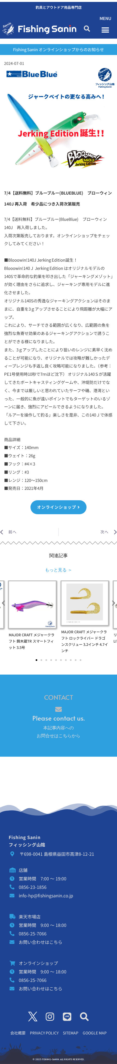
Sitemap (70, 1033)
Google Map (95, 1033)
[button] (87, 29)
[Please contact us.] (58, 709)
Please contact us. (58, 717)
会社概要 (18, 1033)
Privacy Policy (44, 1033)
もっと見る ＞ (58, 569)
